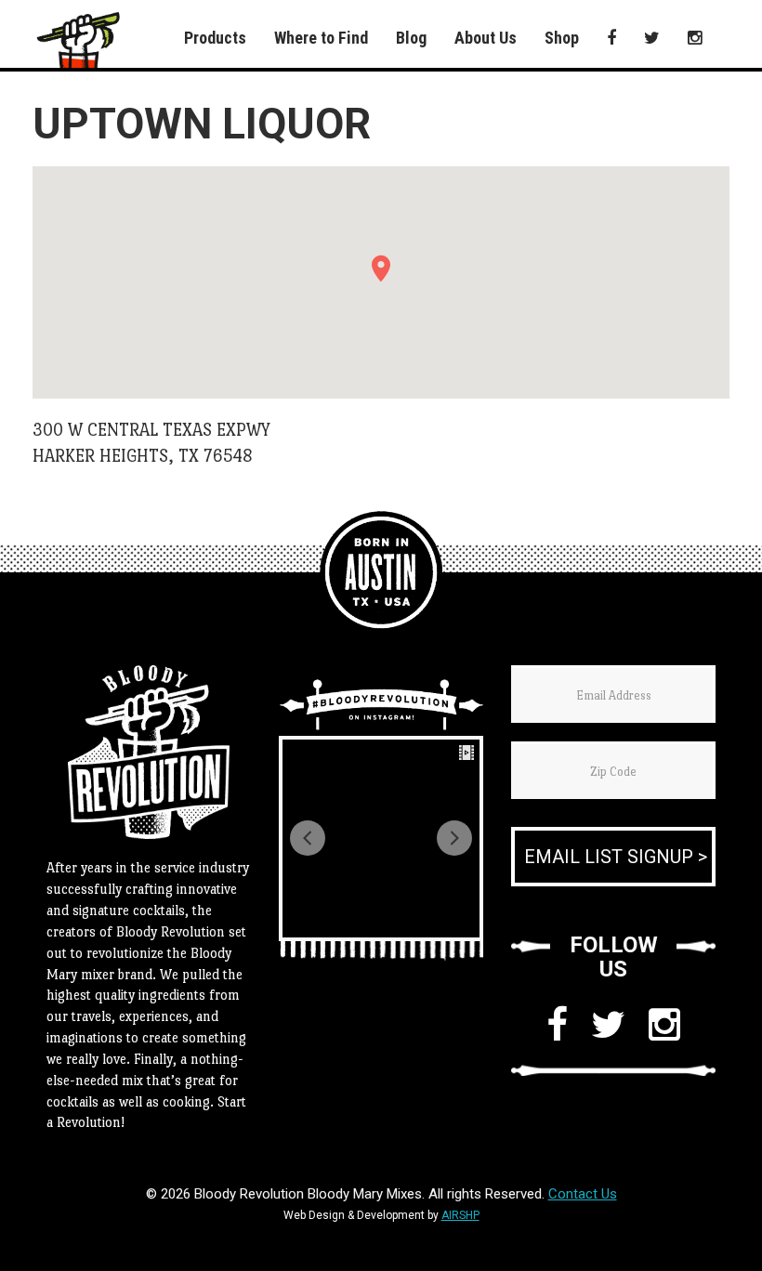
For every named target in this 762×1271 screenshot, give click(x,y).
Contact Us (582, 1194)
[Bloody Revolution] (381, 572)
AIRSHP (460, 1215)
